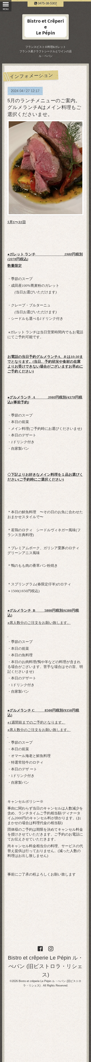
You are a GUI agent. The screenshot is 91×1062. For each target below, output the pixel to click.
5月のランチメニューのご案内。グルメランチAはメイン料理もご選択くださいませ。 (44, 107)
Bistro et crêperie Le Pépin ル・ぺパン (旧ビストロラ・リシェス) (45, 966)
